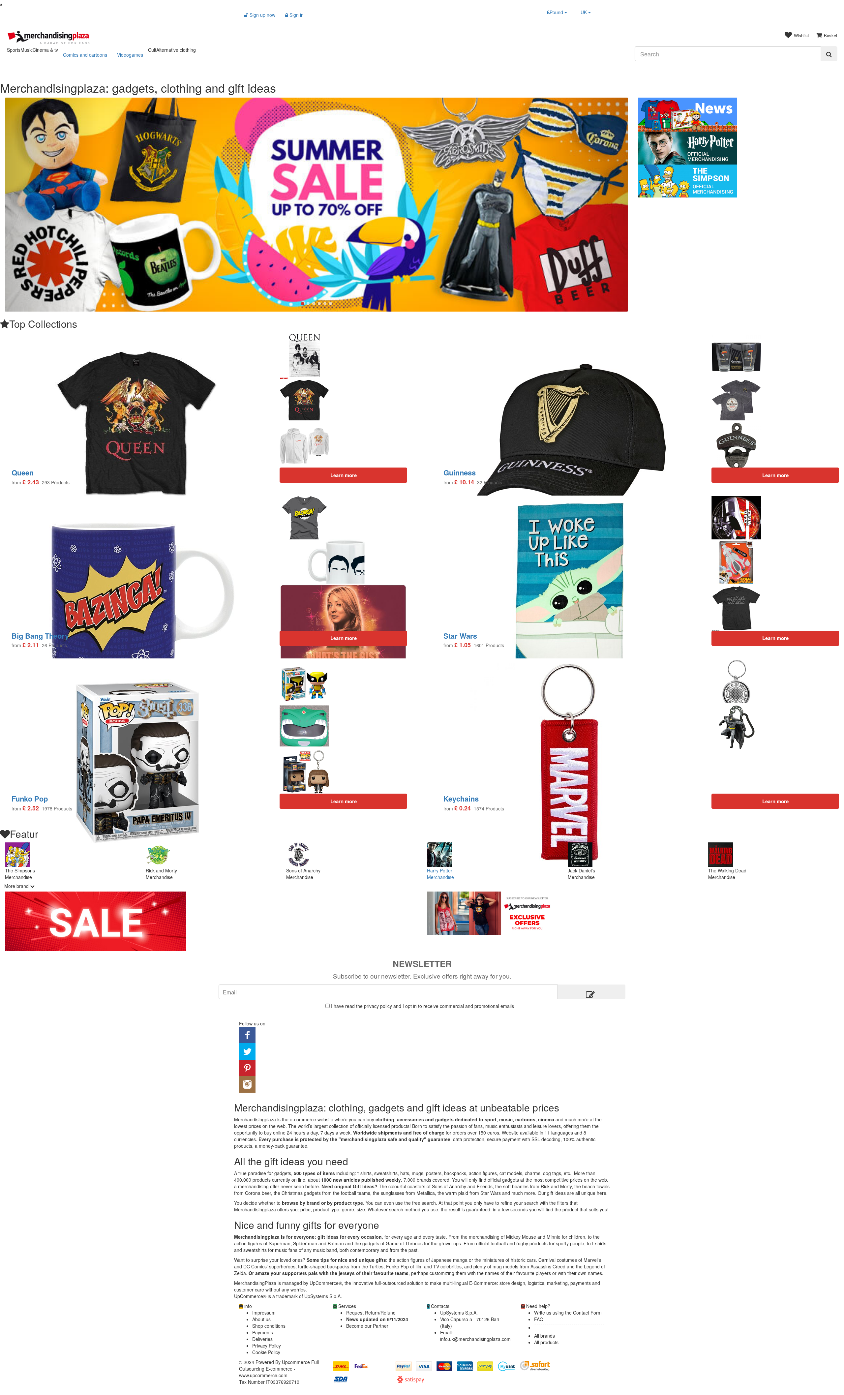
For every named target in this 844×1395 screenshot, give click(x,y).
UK (584, 12)
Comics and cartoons (85, 54)
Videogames (130, 54)
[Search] (829, 53)
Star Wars (460, 635)
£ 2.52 (30, 808)
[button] (52, 205)
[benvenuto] (633, 913)
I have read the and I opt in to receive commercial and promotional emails (422, 1006)
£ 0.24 (462, 808)
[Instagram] (247, 1083)
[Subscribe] (592, 992)
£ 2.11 (30, 645)
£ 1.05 (462, 645)
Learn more (775, 638)
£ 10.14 (464, 482)
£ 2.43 (30, 482)
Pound (557, 12)
